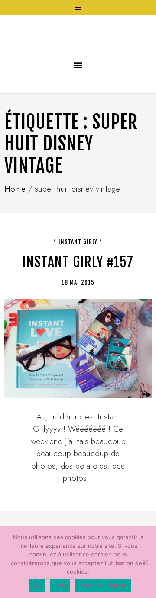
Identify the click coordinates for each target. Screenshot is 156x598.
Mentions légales (103, 585)
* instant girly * (78, 294)
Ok (37, 585)
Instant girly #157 (78, 314)
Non (60, 585)
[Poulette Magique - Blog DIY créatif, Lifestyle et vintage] (78, 58)
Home (15, 241)
